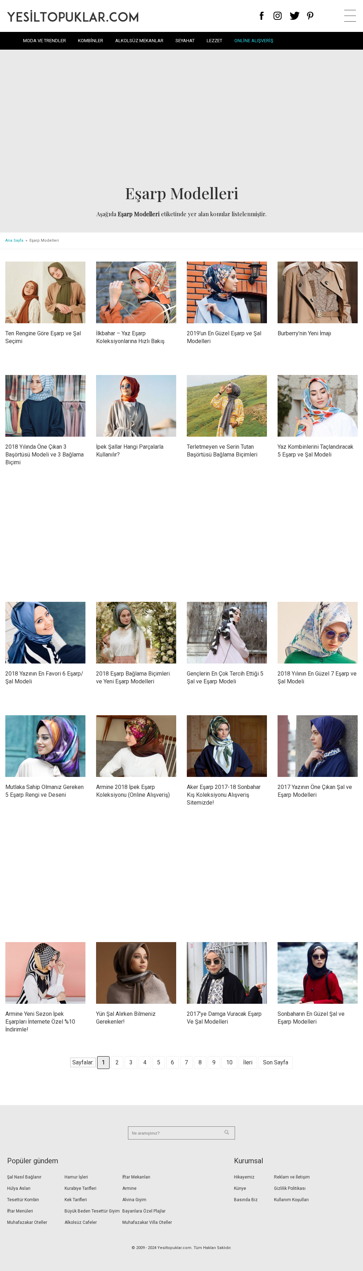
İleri (247, 1062)
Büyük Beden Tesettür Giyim (92, 1211)
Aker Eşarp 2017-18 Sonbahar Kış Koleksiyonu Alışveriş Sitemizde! (224, 795)
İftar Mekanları (136, 1177)
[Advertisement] (181, 119)
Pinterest (310, 16)
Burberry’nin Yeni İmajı (304, 333)
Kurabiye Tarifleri (80, 1188)
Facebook (262, 16)
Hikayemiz (244, 1177)
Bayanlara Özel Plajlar (144, 1211)
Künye (240, 1188)
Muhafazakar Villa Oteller (147, 1222)
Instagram (277, 16)
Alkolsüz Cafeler (81, 1222)
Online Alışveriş (253, 40)
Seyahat (185, 40)
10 (229, 1062)
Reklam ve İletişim (292, 1177)
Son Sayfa (275, 1062)
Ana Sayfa (14, 240)
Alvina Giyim (134, 1199)
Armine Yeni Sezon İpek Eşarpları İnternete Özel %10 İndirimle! (40, 1021)
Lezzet (214, 40)
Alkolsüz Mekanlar (139, 40)
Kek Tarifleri (76, 1199)
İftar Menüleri (20, 1211)
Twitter (295, 16)
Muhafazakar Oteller (27, 1222)
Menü (350, 16)
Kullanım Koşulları (291, 1199)
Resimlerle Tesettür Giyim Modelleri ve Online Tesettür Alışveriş (72, 16)
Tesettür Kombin (23, 1199)
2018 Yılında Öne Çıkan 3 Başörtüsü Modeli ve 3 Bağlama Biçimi (44, 454)
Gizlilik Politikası (290, 1188)
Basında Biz (246, 1199)
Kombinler (90, 40)
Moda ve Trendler (44, 40)
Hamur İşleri (76, 1177)
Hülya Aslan (18, 1188)
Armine (129, 1188)
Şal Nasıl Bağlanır (24, 1177)
